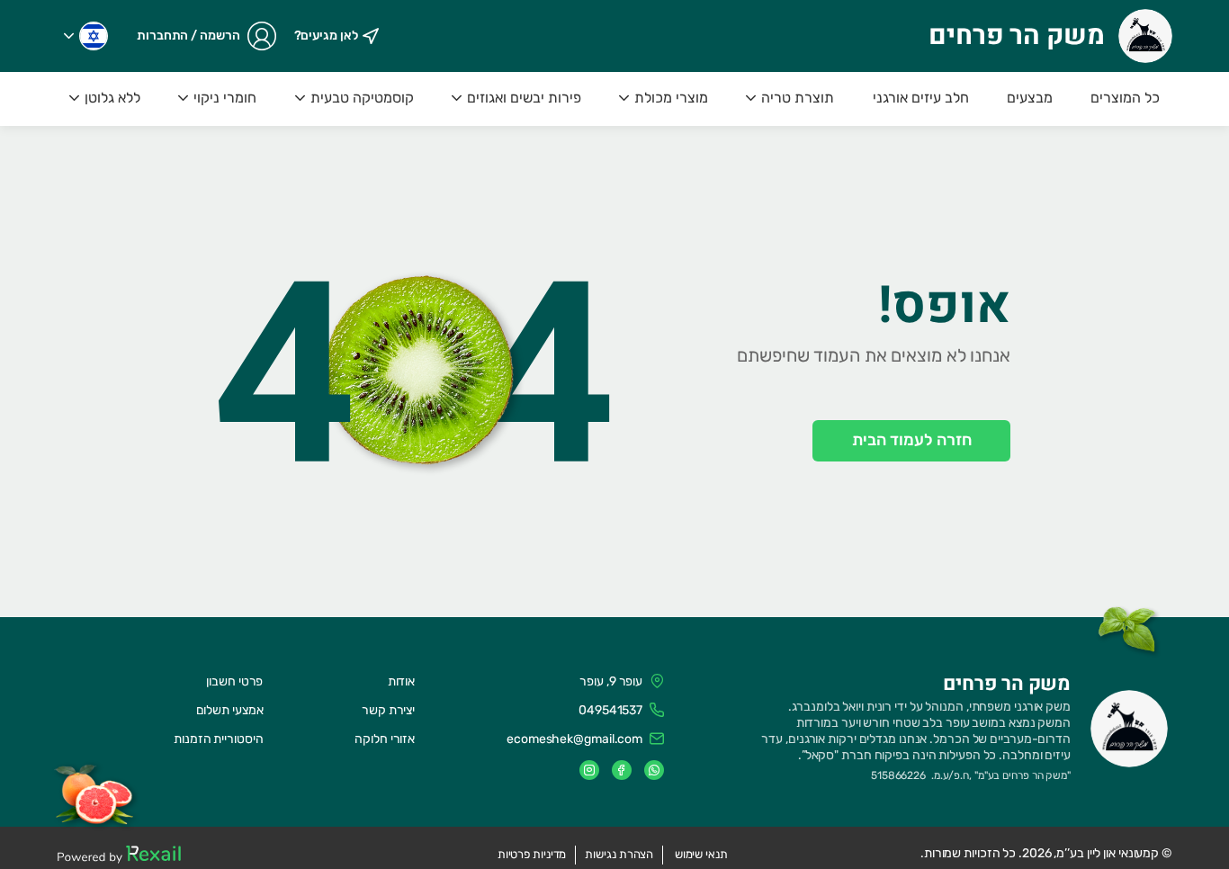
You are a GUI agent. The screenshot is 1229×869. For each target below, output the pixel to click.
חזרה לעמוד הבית (912, 440)
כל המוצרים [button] (1125, 97)
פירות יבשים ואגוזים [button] (524, 97)
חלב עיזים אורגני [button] (921, 97)
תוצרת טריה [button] (797, 97)
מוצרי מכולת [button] (671, 97)
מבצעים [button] (1030, 97)
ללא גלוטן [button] (112, 97)
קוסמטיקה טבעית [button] (362, 97)
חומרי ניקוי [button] (224, 97)
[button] (86, 36)
